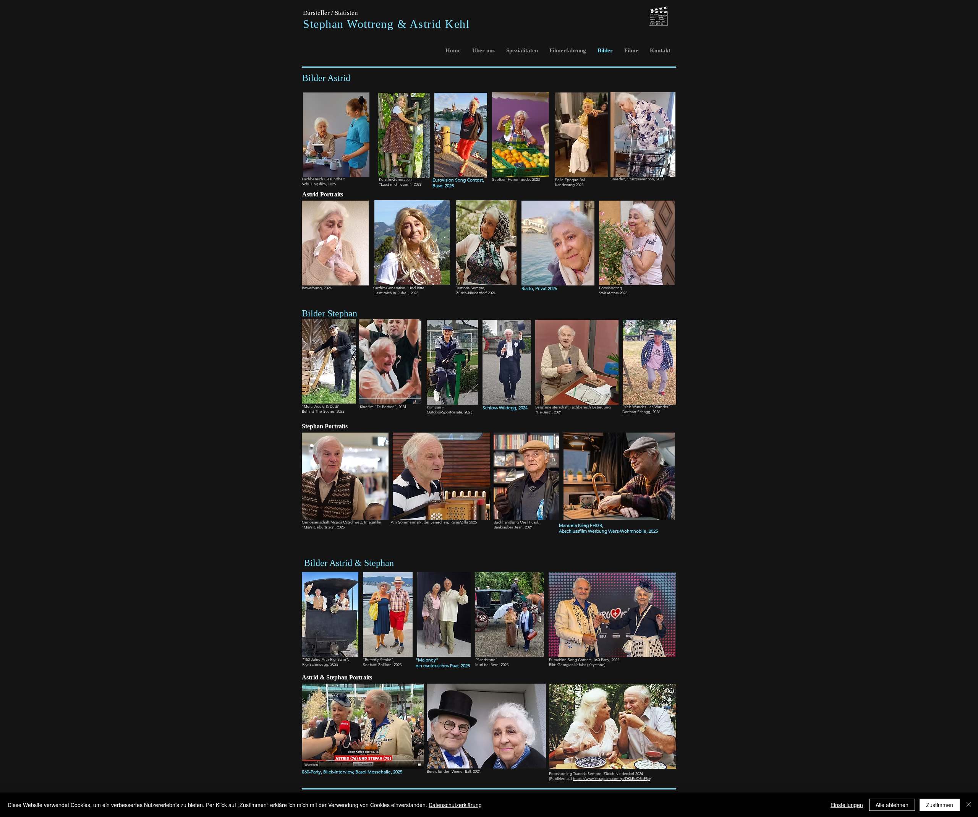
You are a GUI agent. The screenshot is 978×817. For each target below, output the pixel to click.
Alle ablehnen (892, 805)
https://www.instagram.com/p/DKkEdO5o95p (611, 778)
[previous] (448, 139)
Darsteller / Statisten (330, 12)
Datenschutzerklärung (455, 805)
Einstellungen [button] (847, 805)
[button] (460, 135)
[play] (471, 171)
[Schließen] (968, 805)
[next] (473, 139)
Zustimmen (939, 805)
